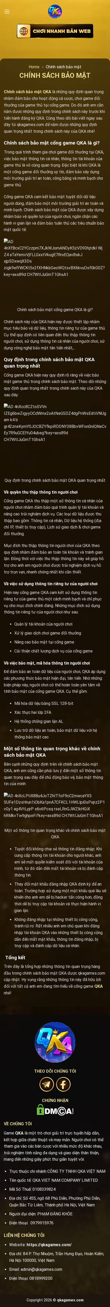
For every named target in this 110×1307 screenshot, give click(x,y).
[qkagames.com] (55, 11)
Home (34, 66)
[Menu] (7, 11)
